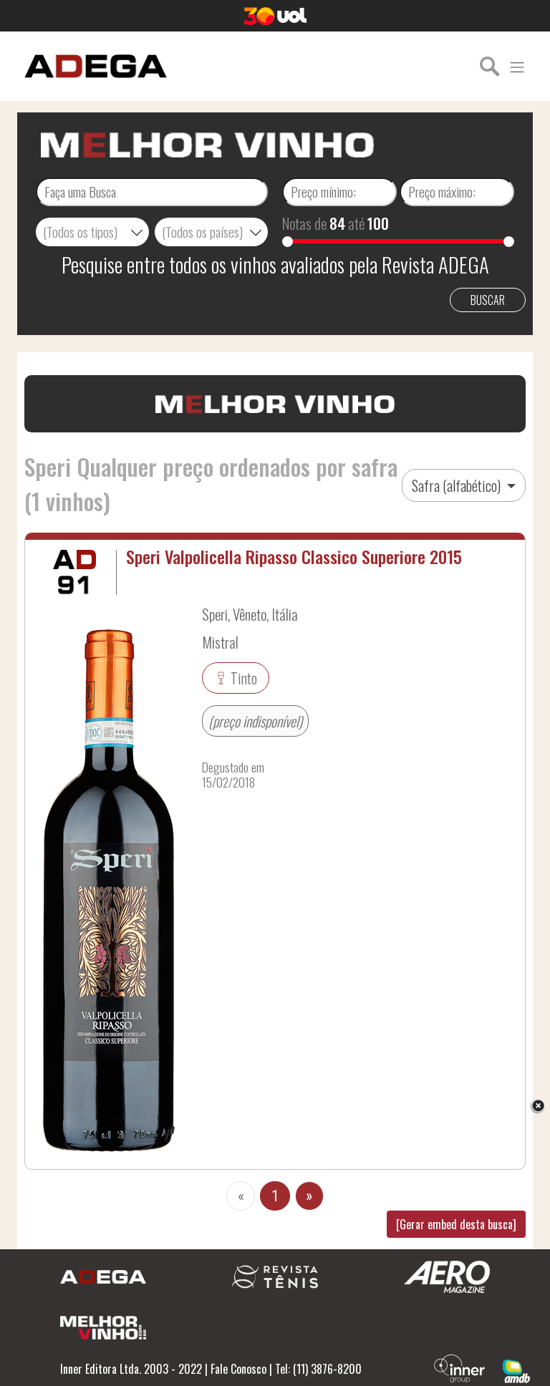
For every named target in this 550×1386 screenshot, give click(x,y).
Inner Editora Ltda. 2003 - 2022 (131, 1368)
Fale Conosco (238, 1368)
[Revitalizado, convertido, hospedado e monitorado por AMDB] (516, 1369)
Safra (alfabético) (457, 485)
